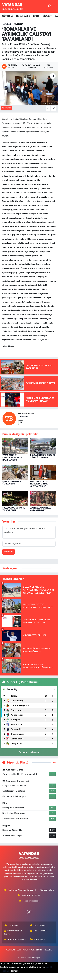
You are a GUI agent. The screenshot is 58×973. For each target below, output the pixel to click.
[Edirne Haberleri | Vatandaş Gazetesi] (12, 6)
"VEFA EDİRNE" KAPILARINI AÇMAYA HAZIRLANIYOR (12, 457)
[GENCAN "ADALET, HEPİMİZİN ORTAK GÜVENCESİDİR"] (43, 472)
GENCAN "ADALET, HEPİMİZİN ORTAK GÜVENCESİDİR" (39, 484)
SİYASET (47, 16)
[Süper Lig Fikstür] (54, 762)
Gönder (8, 552)
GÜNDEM (7, 16)
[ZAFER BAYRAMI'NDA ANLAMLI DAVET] (43, 498)
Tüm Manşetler (40, 931)
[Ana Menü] (53, 6)
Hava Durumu (14, 925)
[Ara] (49, 6)
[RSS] (29, 912)
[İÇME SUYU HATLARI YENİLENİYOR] (15, 472)
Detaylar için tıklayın (29, 752)
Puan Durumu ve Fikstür (13, 932)
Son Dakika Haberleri (16, 939)
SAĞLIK (48, 950)
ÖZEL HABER (23, 16)
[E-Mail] (20, 422)
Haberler (6, 24)
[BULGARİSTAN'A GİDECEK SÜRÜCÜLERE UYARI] (43, 446)
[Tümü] (54, 568)
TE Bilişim (23, 416)
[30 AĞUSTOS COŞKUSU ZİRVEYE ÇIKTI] (15, 498)
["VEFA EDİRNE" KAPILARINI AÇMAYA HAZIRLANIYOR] (15, 446)
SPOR (36, 16)
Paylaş (8, 108)
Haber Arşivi (39, 939)
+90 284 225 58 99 (31, 895)
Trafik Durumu (40, 925)
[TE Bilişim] (9, 418)
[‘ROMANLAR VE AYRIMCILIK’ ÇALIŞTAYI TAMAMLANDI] (29, 88)
